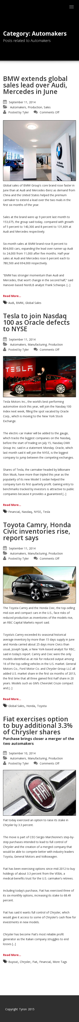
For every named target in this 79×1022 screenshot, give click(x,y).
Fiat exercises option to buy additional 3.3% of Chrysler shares (38, 725)
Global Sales (33, 303)
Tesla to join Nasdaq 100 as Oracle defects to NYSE (36, 322)
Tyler (25, 112)
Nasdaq (27, 512)
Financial (14, 512)
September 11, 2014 (22, 102)
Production (35, 107)
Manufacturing (37, 344)
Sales (47, 107)
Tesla (46, 512)
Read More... (12, 296)
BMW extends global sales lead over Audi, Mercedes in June (35, 85)
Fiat (34, 962)
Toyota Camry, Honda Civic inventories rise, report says (37, 531)
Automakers (18, 107)
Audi (11, 303)
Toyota (42, 706)
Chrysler (25, 962)
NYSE (37, 512)
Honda (30, 706)
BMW (19, 303)
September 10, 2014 (22, 753)
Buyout (13, 962)
